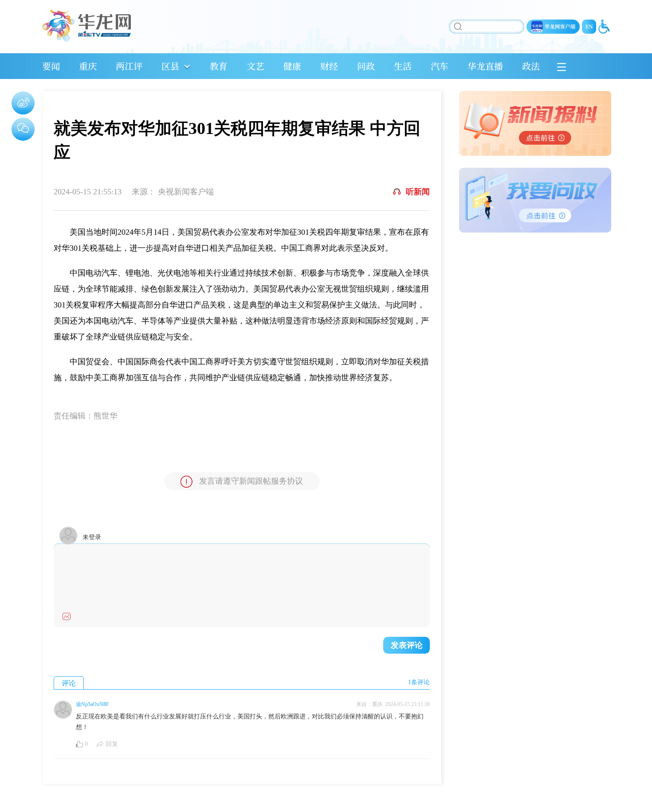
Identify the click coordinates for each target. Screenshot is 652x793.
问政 (366, 65)
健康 (292, 65)
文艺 (255, 65)
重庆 (88, 65)
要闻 (51, 65)
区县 (170, 65)
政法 (531, 65)
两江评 (129, 65)
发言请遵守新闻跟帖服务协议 (251, 481)
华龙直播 (485, 65)
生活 (403, 65)
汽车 (439, 65)
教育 (219, 65)
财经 (329, 65)
